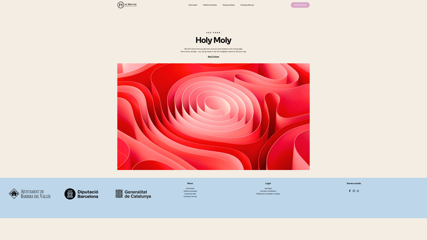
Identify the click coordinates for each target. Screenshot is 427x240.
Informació (192, 5)
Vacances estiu (229, 5)
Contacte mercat (247, 5)
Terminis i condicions (268, 191)
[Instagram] (354, 191)
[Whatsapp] (358, 191)
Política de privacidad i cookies (268, 194)
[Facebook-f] (350, 191)
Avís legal (268, 188)
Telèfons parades (210, 5)
